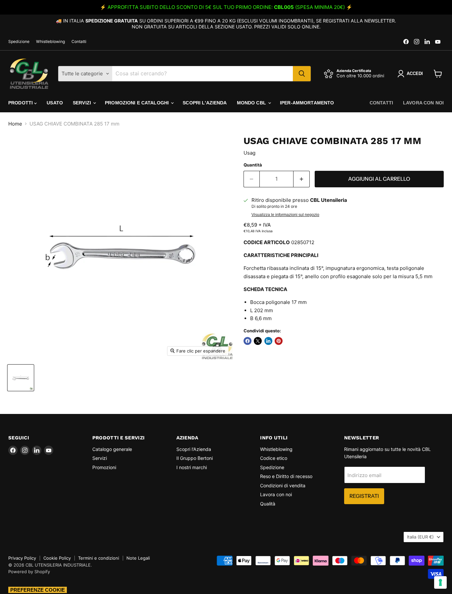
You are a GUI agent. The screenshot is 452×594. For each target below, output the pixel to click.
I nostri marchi (191, 467)
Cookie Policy (57, 558)
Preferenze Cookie (37, 590)
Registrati (364, 496)
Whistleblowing (50, 41)
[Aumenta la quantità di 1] (302, 179)
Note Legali (138, 558)
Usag (249, 153)
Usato (55, 102)
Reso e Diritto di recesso (286, 476)
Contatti (78, 41)
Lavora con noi (423, 102)
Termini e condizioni (98, 558)
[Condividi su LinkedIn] (268, 341)
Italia (420, 536)
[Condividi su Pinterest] (279, 341)
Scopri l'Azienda (205, 102)
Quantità (253, 165)
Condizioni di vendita (282, 485)
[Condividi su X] (258, 341)
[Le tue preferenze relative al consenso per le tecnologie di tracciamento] (440, 582)
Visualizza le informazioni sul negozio (285, 214)
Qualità (267, 503)
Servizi (82, 102)
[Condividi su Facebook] (247, 341)
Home (15, 124)
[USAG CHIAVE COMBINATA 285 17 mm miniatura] (21, 378)
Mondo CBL (252, 102)
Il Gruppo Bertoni (194, 458)
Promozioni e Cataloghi (137, 102)
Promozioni (104, 467)
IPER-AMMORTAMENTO (307, 102)
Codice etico (273, 458)
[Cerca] (302, 73)
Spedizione (18, 41)
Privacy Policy (22, 558)
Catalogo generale (112, 449)
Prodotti (21, 102)
